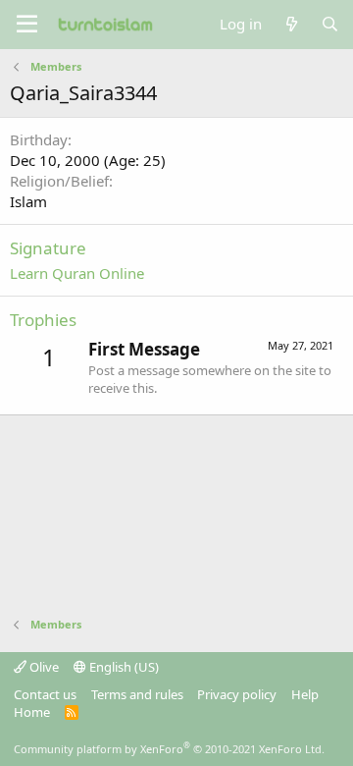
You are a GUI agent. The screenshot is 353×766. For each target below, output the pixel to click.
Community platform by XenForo (169, 748)
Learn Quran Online (77, 273)
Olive (42, 667)
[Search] (330, 24)
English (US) (122, 667)
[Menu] (27, 24)
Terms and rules (137, 694)
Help (305, 694)
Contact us (45, 694)
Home (32, 712)
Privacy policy (237, 694)
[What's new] (291, 24)
